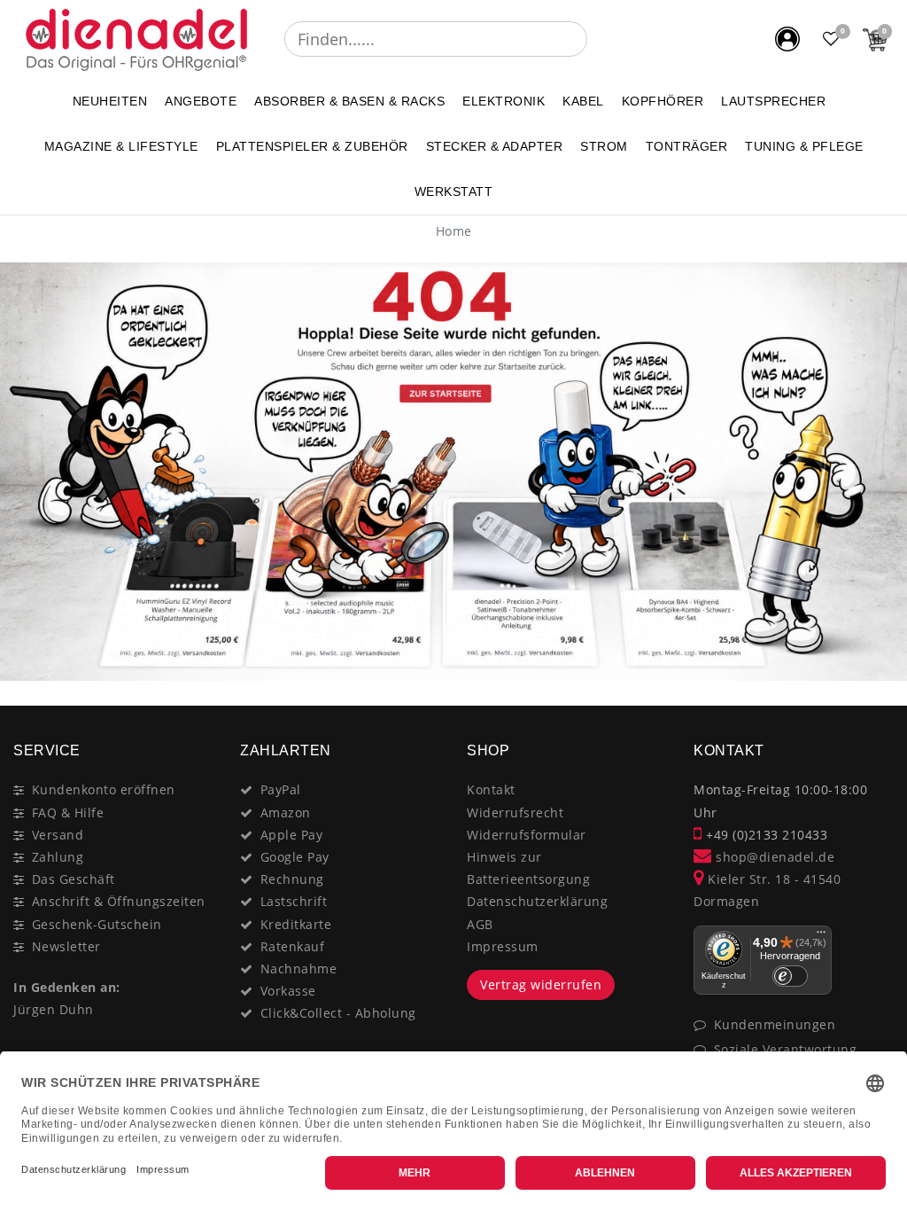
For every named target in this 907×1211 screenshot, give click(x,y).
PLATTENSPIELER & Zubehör (312, 146)
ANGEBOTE (200, 101)
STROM (604, 146)
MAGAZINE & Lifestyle (121, 146)
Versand (58, 834)
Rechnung (292, 879)
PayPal (280, 789)
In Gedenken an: (66, 987)
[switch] (790, 976)
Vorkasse (288, 990)
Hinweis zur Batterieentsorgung (528, 867)
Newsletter (66, 946)
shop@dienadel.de (773, 856)
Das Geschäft (73, 879)
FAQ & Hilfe (68, 812)
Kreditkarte (296, 924)
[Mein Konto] (787, 39)
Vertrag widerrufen (540, 984)
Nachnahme (298, 968)
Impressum (503, 946)
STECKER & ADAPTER (494, 146)
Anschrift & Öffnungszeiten (118, 901)
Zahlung (58, 856)
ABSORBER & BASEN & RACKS (349, 101)
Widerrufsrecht (515, 812)
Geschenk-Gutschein (97, 924)
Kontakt (491, 789)
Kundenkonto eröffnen (103, 789)
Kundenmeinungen (775, 1024)
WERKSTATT (454, 191)
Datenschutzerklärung (537, 901)
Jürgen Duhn (53, 1009)
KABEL (583, 101)
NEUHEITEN (110, 101)
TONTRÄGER (687, 146)
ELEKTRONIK (503, 101)
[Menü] (821, 936)
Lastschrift (294, 901)
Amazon (285, 812)
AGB (480, 924)
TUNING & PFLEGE (804, 146)
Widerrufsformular (526, 834)
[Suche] (599, 39)
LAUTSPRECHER (773, 101)
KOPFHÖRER (663, 101)
